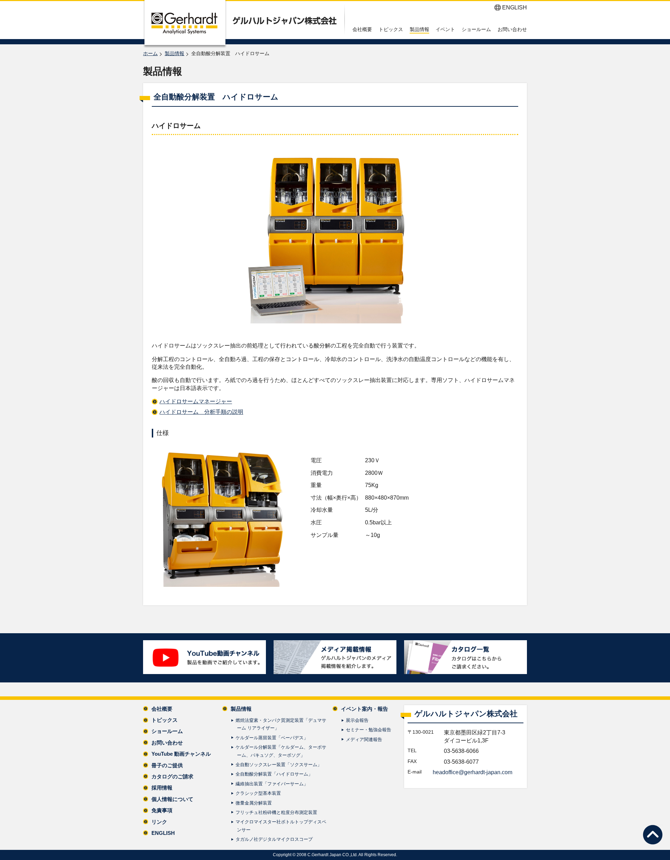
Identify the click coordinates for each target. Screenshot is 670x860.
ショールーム (476, 29)
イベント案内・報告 (364, 709)
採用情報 (161, 788)
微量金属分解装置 (254, 803)
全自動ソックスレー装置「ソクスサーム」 (279, 764)
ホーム (150, 53)
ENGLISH (514, 7)
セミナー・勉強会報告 (368, 729)
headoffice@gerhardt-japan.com (472, 772)
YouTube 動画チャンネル (181, 754)
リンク (159, 822)
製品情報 (419, 29)
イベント (445, 29)
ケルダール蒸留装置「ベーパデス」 (272, 737)
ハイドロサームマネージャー (195, 401)
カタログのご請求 (172, 776)
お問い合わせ (512, 29)
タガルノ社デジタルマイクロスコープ (274, 839)
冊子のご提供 (167, 765)
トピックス (391, 29)
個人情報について (172, 799)
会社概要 (362, 29)
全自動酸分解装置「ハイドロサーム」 (274, 774)
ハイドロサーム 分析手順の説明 (201, 412)
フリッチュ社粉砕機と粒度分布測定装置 (276, 812)
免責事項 (161, 810)
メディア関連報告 (364, 739)
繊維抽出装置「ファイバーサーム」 (272, 783)
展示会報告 (357, 720)
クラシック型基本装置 (258, 793)
